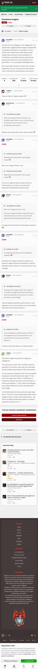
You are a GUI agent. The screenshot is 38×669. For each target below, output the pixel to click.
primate (8, 195)
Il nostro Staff (19, 560)
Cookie (28, 640)
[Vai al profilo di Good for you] (3, 103)
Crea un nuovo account (19, 415)
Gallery (19, 544)
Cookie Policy (27, 654)
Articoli (19, 530)
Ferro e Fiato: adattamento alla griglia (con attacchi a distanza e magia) (21, 496)
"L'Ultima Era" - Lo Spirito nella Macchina (20, 473)
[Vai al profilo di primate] (3, 195)
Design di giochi (17, 453)
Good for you (10, 103)
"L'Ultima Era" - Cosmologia (16, 461)
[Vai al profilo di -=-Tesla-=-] (3, 91)
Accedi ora (19, 419)
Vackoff (9, 463)
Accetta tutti (30, 661)
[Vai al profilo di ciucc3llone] (2, 31)
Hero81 (9, 453)
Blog (19, 538)
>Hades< (8, 353)
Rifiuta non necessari (10, 661)
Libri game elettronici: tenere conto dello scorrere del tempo (20, 451)
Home (19, 527)
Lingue (4, 640)
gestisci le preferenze (7, 656)
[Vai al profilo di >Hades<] (3, 353)
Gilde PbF (19, 535)
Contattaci (21, 640)
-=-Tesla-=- (9, 91)
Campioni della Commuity (19, 557)
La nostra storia (19, 552)
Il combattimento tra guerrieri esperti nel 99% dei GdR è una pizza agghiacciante (20, 485)
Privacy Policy (13, 640)
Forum (19, 532)
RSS (34, 640)
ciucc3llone (7, 31)
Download (19, 541)
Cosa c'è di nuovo (19, 555)
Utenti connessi (19, 563)
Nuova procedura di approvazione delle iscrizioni (14, 8)
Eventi (19, 566)
